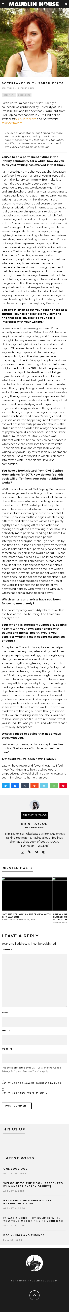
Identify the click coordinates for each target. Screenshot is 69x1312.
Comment (8, 950)
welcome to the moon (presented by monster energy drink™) (33, 1185)
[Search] (66, 4)
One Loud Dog (15, 1168)
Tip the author (34, 815)
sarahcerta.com (12, 123)
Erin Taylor (8, 88)
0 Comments (24, 95)
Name (6, 1012)
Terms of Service (32, 1071)
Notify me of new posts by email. (25, 1093)
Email (6, 1031)
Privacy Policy (9, 1071)
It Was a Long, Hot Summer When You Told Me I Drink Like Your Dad (33, 1219)
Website (7, 1049)
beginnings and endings (24, 1235)
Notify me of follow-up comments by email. (32, 1083)
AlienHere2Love (25, 119)
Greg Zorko (8, 920)
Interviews (9, 95)
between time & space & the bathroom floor (27, 1202)
